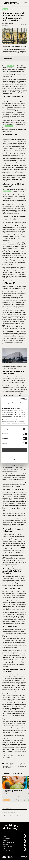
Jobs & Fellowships (6, 838)
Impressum (5, 840)
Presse (11, 169)
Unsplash (13, 368)
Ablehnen (14, 460)
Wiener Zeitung (22, 67)
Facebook (21, 756)
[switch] (25, 434)
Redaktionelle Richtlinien (8, 842)
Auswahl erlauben (14, 455)
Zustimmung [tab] (5, 403)
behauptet (12, 337)
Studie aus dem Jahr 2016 (14, 295)
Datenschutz (5, 844)
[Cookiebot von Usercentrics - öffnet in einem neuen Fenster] (20, 399)
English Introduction (7, 846)
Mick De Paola (6, 368)
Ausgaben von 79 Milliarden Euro (14, 308)
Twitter (4, 757)
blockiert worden (11, 109)
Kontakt (4, 836)
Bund (4, 557)
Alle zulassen (14, 450)
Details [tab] (14, 403)
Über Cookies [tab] (23, 403)
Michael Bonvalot (7, 58)
